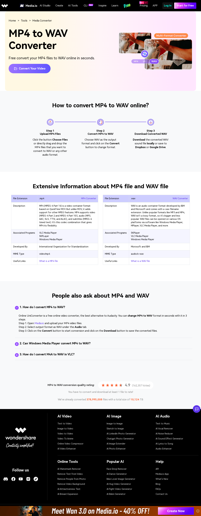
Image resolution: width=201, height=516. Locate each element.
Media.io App (162, 474)
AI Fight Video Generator (119, 489)
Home (12, 20)
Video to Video (65, 433)
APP (155, 5)
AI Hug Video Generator (119, 484)
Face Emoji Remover (117, 469)
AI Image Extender (116, 443)
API (157, 469)
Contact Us (162, 494)
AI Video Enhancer (66, 448)
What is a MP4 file (48, 261)
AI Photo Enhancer (116, 448)
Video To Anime (65, 438)
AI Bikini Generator (116, 494)
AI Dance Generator (117, 474)
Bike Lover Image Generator (121, 479)
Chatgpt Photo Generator (120, 438)
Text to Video (64, 423)
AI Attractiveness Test (68, 489)
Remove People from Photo (71, 479)
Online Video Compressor (70, 443)
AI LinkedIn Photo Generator (121, 433)
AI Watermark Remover (69, 469)
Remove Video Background (71, 484)
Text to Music (163, 423)
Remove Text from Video (70, 474)
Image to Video (65, 428)
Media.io (39, 323)
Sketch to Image (115, 428)
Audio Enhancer (164, 448)
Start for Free (185, 5)
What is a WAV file (140, 261)
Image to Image (115, 423)
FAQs (158, 489)
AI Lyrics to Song (164, 443)
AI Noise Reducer (164, 433)
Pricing (144, 5)
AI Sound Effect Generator (169, 438)
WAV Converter (180, 198)
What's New (162, 479)
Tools (24, 20)
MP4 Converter (88, 198)
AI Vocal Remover (164, 428)
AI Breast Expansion (67, 494)
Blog (158, 484)
